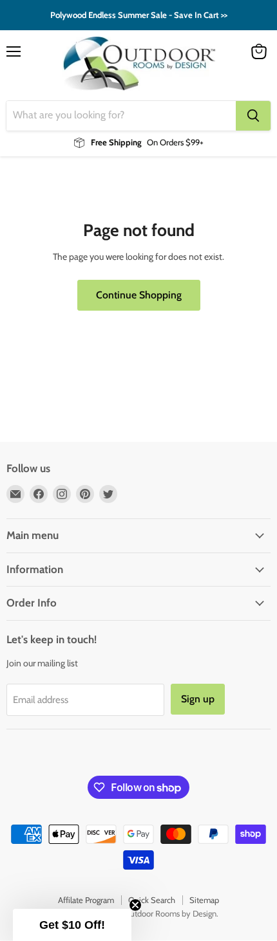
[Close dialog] (261, 423)
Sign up (73, 539)
